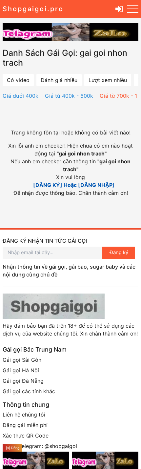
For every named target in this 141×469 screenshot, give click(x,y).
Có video (18, 80)
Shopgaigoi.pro (33, 9)
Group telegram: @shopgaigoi (40, 446)
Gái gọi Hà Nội (21, 370)
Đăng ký (119, 252)
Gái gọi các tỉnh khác (29, 391)
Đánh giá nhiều (59, 80)
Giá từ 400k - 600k (69, 95)
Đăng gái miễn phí (25, 425)
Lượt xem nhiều (108, 80)
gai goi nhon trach (82, 153)
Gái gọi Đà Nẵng (23, 380)
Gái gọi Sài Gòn (22, 360)
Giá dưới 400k (20, 95)
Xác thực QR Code (26, 435)
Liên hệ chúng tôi (24, 414)
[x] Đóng (12, 448)
